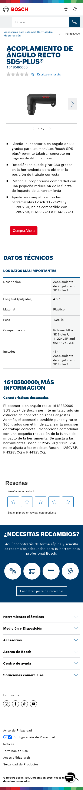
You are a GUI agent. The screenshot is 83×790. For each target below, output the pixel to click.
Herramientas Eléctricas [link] (23, 617)
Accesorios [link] (12, 640)
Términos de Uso (15, 751)
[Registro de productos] (75, 9)
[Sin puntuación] (18, 74)
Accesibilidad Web (16, 757)
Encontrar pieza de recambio (41, 591)
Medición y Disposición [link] (22, 628)
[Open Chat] (70, 777)
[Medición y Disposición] (76, 628)
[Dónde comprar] (66, 9)
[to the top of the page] (76, 765)
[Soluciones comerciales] (76, 675)
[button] (23, 230)
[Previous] (33, 129)
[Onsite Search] (74, 22)
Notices (8, 744)
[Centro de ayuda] (76, 663)
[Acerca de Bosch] (76, 652)
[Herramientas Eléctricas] (76, 617)
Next (72, 104)
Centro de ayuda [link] (17, 663)
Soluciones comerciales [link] (23, 675)
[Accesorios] (76, 640)
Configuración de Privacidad (34, 737)
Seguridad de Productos (21, 764)
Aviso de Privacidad (17, 730)
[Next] (50, 129)
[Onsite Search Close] (65, 21)
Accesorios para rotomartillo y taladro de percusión (28, 33)
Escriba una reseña (49, 74)
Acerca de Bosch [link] (17, 652)
